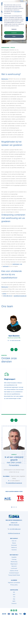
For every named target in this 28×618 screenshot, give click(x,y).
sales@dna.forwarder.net (20, 295)
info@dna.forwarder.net (14, 533)
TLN (14, 596)
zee (21, 264)
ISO (14, 592)
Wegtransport (14, 564)
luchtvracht (6, 266)
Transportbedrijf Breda (14, 575)
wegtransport (16, 264)
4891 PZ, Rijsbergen (14, 524)
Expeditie (14, 557)
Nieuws (14, 543)
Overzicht (14, 603)
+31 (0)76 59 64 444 (14, 340)
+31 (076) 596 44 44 (15, 529)
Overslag (14, 559)
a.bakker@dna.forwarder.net (14, 483)
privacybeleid (17, 11)
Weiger (14, 36)
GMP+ (14, 601)
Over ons (14, 540)
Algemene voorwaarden (14, 582)
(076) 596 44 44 (7, 295)
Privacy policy (14, 584)
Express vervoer (14, 570)
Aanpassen (14, 29)
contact (4, 293)
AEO (14, 594)
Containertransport (14, 573)
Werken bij (14, 547)
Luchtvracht (14, 568)
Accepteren (14, 32)
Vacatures (14, 549)
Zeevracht (14, 566)
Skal (14, 599)
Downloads (14, 545)
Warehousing (4, 79)
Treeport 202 (14, 522)
